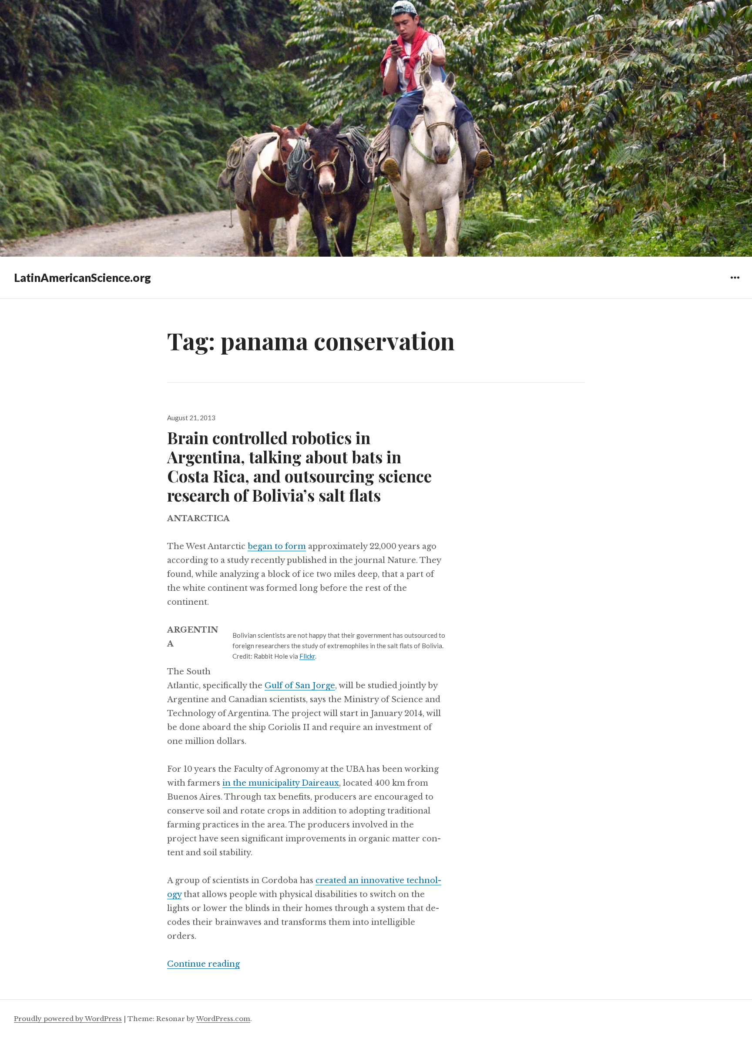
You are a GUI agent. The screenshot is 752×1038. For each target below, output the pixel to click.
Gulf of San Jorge (300, 685)
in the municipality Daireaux (280, 783)
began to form (277, 546)
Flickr (307, 656)
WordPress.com (223, 1019)
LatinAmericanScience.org (82, 278)
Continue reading (203, 964)
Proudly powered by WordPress (68, 1019)
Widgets (735, 284)
